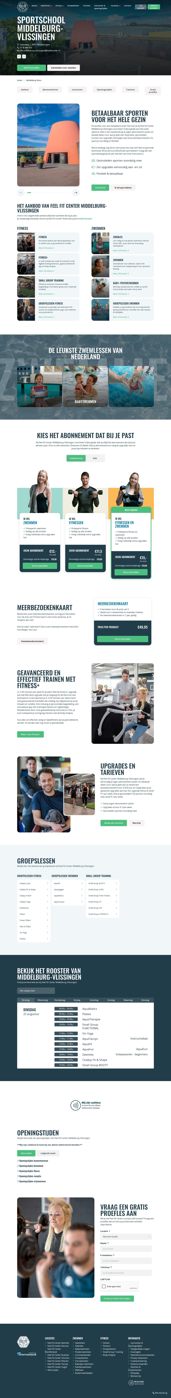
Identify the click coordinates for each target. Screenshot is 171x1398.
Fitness (59, 5)
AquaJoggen (59, 889)
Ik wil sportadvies (123, 187)
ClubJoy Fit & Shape (28, 889)
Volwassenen (76, 458)
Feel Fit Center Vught (57, 1367)
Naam (104, 1243)
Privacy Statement (139, 1358)
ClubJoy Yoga (25, 902)
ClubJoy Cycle (25, 883)
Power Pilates (25, 920)
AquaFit (57, 883)
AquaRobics (59, 895)
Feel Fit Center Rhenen (58, 1361)
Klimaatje (135, 1373)
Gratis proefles (153, 91)
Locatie (105, 1231)
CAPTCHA (105, 1279)
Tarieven (86, 5)
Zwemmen (45, 5)
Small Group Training (113, 1352)
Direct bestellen (40, 565)
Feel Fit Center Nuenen (58, 1355)
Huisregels (136, 1352)
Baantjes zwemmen (84, 1364)
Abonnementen (50, 89)
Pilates (22, 914)
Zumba (22, 938)
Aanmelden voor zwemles (63, 67)
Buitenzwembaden (84, 1373)
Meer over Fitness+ (30, 734)
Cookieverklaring (139, 1361)
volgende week (48, 1153)
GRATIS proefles (153, 6)
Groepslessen (73, 5)
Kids (95, 458)
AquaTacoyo (59, 902)
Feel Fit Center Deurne (57, 1346)
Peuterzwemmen (83, 1352)
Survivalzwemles (83, 1355)
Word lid (137, 823)
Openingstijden (104, 89)
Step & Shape (25, 926)
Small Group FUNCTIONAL (99, 895)
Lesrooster (77, 89)
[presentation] (119, 1287)
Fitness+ (107, 1346)
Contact (127, 5)
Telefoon (106, 1267)
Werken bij (136, 1376)
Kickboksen (24, 908)
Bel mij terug (161, 1392)
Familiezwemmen (83, 1367)
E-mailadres (107, 1255)
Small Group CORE (96, 889)
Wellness (79, 1370)
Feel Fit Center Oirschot (58, 1358)
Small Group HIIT (95, 908)
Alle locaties (52, 1370)
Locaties (114, 5)
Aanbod (25, 89)
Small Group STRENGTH (98, 914)
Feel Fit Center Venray (57, 1364)
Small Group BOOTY (97, 883)
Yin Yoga (23, 932)
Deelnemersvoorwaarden (142, 1355)
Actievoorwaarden (139, 1364)
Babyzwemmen (82, 1349)
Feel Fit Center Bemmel (58, 1343)
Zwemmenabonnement (32, 641)
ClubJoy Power (25, 895)
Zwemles (79, 1346)
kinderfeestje (84, 218)
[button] (21, 192)
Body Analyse (109, 1355)
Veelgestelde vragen (140, 1349)
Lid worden (140, 6)
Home (34, 5)
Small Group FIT (95, 902)
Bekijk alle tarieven (113, 823)
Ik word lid (100, 187)
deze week (26, 1153)
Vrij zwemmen (81, 1361)
